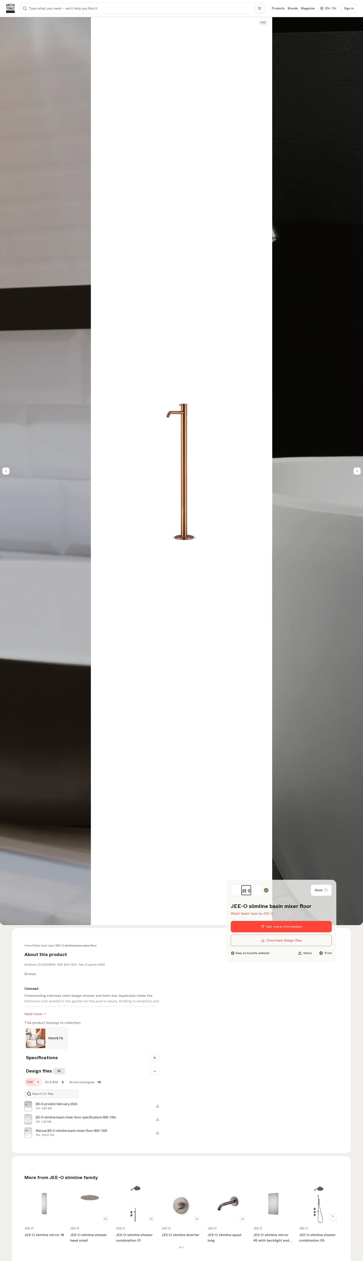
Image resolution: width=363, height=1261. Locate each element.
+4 (105, 1219)
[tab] (33, 1082)
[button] (179, 1247)
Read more (33, 1013)
